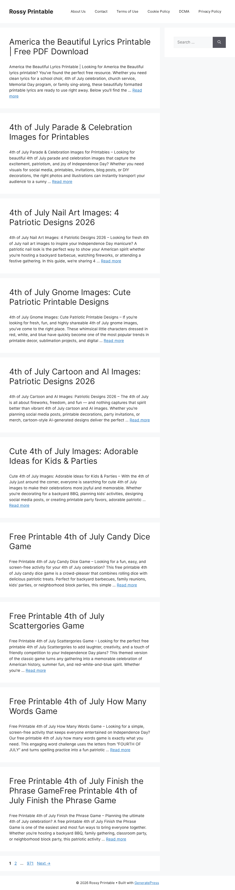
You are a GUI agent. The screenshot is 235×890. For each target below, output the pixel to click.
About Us (78, 11)
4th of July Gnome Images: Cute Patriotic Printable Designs (70, 297)
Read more (62, 181)
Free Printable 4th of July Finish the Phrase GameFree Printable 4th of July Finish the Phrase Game (76, 790)
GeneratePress (146, 883)
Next (43, 863)
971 (31, 863)
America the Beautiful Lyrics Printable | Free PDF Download (80, 46)
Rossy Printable (31, 11)
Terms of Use (127, 11)
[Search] (219, 42)
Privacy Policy (210, 11)
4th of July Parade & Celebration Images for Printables (70, 132)
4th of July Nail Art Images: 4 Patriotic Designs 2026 (64, 217)
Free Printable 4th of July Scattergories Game (56, 620)
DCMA (184, 11)
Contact (101, 11)
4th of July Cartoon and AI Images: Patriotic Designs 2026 (75, 376)
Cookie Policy (159, 11)
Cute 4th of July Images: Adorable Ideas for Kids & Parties (73, 456)
